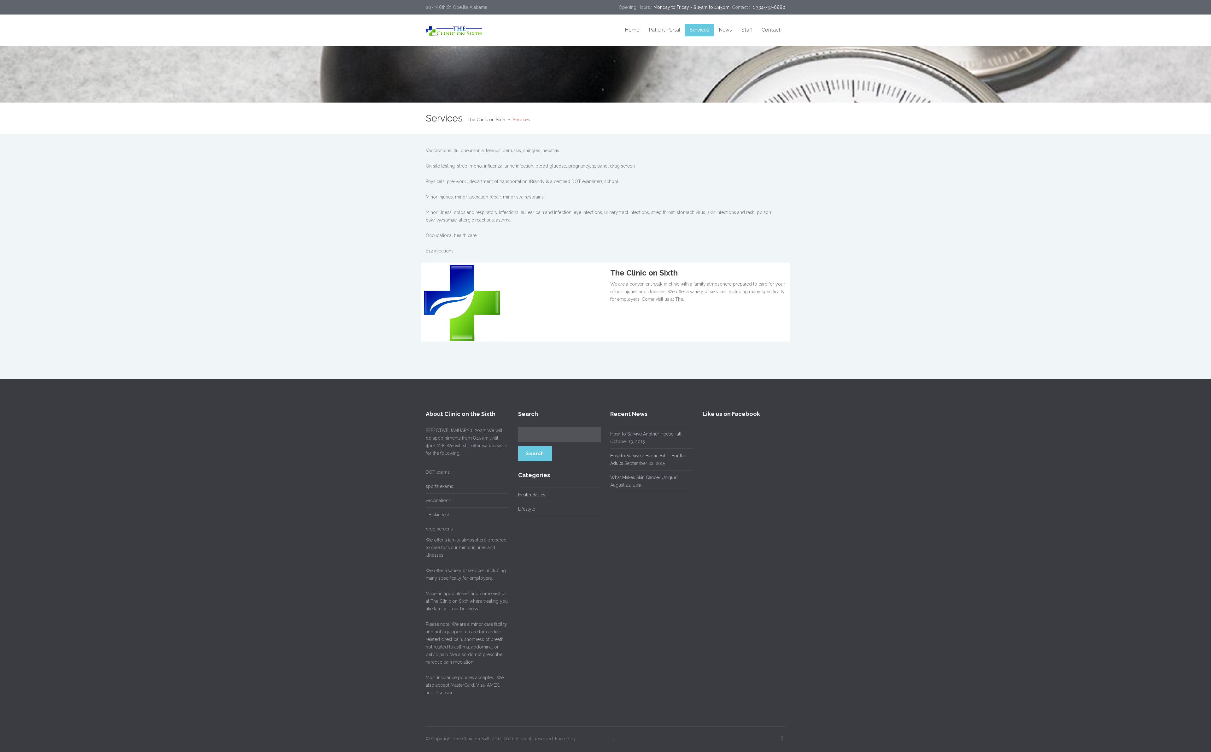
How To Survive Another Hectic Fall (646, 433)
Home (632, 30)
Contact (771, 30)
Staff (746, 30)
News (725, 30)
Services (699, 30)
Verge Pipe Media (595, 738)
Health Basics (531, 494)
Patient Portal (664, 30)
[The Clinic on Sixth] (461, 301)
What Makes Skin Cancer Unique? (644, 477)
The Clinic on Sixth (486, 119)
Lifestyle (526, 509)
